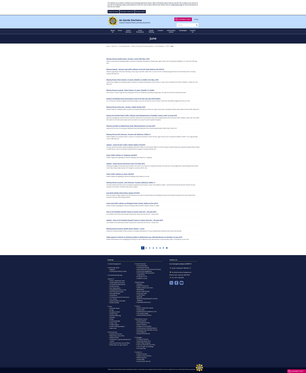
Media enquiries (142, 357)
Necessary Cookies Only (127, 11)
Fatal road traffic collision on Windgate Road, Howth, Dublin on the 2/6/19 (132, 203)
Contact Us (138, 352)
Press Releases (159, 46)
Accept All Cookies (113, 11)
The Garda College (142, 313)
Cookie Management (114, 264)
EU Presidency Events (143, 323)
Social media (140, 359)
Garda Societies (114, 302)
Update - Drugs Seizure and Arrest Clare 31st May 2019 (125, 164)
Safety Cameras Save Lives (145, 288)
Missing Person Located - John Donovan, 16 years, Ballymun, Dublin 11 (130, 182)
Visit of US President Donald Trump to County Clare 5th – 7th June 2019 (131, 212)
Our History (113, 299)
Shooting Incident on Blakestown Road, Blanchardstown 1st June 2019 (130, 126)
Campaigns (138, 337)
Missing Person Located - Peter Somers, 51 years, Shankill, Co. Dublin (130, 90)
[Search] (196, 25)
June (172, 46)
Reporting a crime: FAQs (117, 336)
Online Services (114, 286)
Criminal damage (115, 321)
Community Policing (143, 267)
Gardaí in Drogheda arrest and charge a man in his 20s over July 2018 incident (133, 99)
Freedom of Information (144, 326)
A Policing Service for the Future (119, 297)
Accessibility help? (185, 19)
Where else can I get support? (119, 345)
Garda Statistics (141, 321)
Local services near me (144, 361)
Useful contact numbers (144, 356)
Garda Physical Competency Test (147, 311)
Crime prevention (142, 266)
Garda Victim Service (116, 334)
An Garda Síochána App (115, 275)
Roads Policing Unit (143, 286)
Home (108, 46)
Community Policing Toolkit (118, 271)
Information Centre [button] (171, 31)
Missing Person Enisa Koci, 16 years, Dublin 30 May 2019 (125, 107)
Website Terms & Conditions (165, 369)
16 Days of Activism (143, 339)
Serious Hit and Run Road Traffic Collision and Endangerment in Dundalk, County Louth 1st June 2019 (141, 115)
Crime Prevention (140, 264)
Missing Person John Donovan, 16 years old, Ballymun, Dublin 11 (128, 134)
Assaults (112, 317)
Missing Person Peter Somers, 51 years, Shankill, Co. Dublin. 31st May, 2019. (132, 80)
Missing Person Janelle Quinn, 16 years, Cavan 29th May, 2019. (128, 59)
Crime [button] (120, 30)
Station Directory (142, 354)
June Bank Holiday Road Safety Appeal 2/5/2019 (123, 193)
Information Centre (141, 319)
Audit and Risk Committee (117, 301)
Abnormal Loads (142, 293)
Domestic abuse (115, 308)
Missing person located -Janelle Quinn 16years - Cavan (125, 229)
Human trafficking (115, 315)
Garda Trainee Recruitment (145, 308)
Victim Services (112, 332)
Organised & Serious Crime (118, 290)
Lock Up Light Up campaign (145, 346)
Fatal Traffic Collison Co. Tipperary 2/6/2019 (121, 155)
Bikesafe (139, 297)
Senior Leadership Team (117, 281)
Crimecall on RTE (142, 276)
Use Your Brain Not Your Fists (146, 345)
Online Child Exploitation (117, 326)
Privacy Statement (190, 369)
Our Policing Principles (116, 292)
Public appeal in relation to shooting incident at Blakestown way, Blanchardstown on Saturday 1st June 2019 (144, 237)
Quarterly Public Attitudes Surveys (147, 330)
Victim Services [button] (128, 31)
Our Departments (124, 46)
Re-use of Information (180, 369)
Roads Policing (139, 282)
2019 (167, 46)
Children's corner (142, 278)
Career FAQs (140, 310)
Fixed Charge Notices (143, 291)
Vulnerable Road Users (144, 302)
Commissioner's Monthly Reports (147, 328)
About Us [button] (113, 31)
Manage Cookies (140, 11)
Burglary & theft (115, 312)
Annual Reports (141, 332)
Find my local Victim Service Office (120, 343)
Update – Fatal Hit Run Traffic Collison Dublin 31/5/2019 (125, 145)
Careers (137, 306)
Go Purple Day (141, 348)
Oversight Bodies (115, 293)
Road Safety (140, 289)
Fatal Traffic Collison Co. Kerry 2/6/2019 (120, 174)
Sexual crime (113, 314)
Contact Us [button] (192, 31)
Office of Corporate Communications (143, 46)
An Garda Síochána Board (117, 284)
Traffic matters (114, 325)
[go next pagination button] (163, 247)
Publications (113, 295)
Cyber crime (113, 323)
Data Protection (142, 324)
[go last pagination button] (167, 247)
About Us (114, 46)
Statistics (139, 284)
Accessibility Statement (152, 369)
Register (112, 269)
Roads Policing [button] (151, 31)
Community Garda (113, 268)
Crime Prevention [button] (140, 31)
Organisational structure (117, 282)
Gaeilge (196, 19)
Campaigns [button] (183, 30)
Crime (110, 306)
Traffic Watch (141, 295)
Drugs (112, 310)
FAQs (130, 369)
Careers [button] (160, 30)
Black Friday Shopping (143, 343)
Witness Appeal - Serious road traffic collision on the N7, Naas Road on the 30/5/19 (135, 69)
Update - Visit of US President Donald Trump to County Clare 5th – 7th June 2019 (134, 220)
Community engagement (144, 271)
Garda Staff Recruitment (144, 315)
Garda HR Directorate (143, 333)
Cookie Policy (175, 5)
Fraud (111, 319)
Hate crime (113, 328)
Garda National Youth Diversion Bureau (149, 269)
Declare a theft (114, 337)
